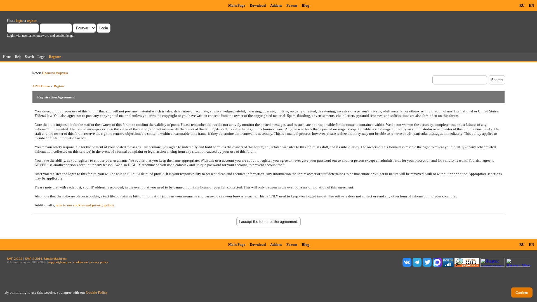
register (32, 21)
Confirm (521, 293)
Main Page (236, 5)
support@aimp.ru (59, 262)
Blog (305, 5)
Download (258, 5)
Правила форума (55, 73)
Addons (276, 5)
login (19, 21)
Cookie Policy (97, 292)
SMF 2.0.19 (14, 258)
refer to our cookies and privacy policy (85, 205)
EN (531, 5)
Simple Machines (55, 258)
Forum (291, 5)
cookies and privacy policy (90, 262)
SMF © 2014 (33, 258)
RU (521, 5)
